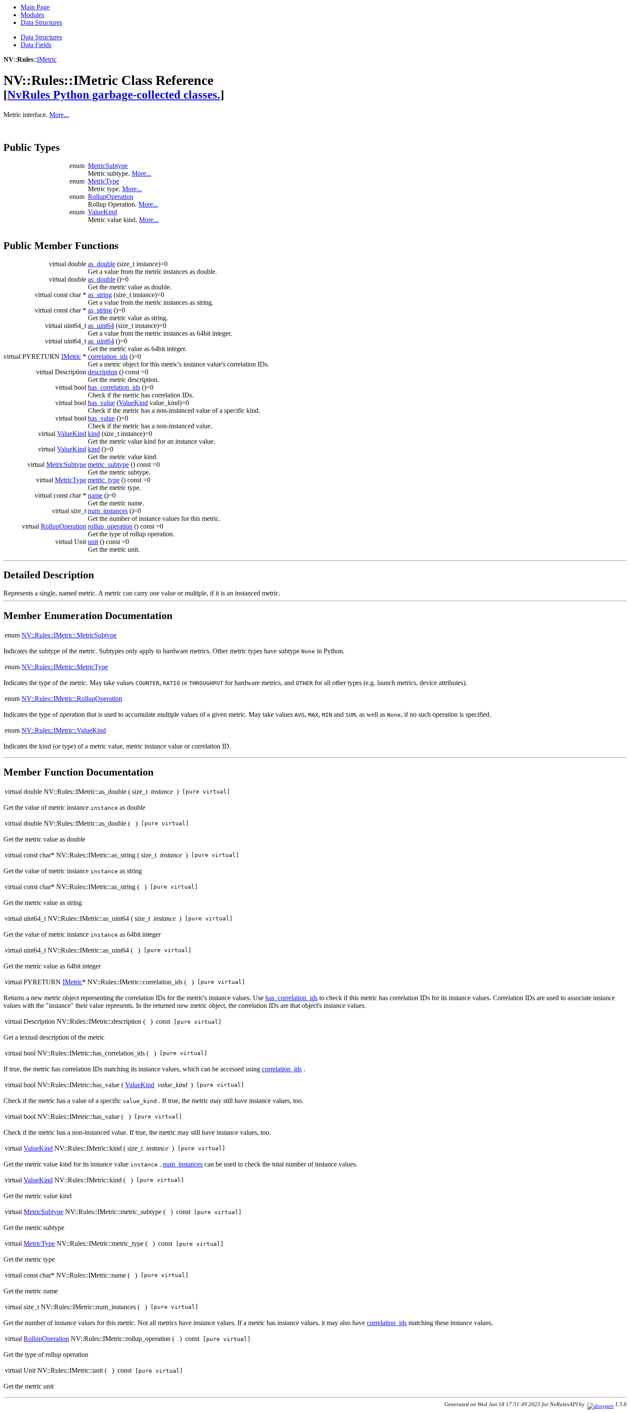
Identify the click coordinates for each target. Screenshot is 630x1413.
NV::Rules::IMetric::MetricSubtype (69, 635)
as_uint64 (101, 325)
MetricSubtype (108, 165)
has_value (101, 402)
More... (59, 114)
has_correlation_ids (114, 387)
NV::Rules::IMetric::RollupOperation (71, 698)
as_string (100, 294)
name (95, 495)
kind (94, 433)
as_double (101, 264)
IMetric (47, 59)
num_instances (108, 510)
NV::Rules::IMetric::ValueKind (63, 730)
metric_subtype (108, 464)
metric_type (104, 480)
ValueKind (102, 212)
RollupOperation (110, 196)
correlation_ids (108, 356)
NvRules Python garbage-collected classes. (113, 94)
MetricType (103, 181)
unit (93, 541)
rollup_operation (110, 526)
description (102, 372)
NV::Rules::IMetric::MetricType (64, 666)
